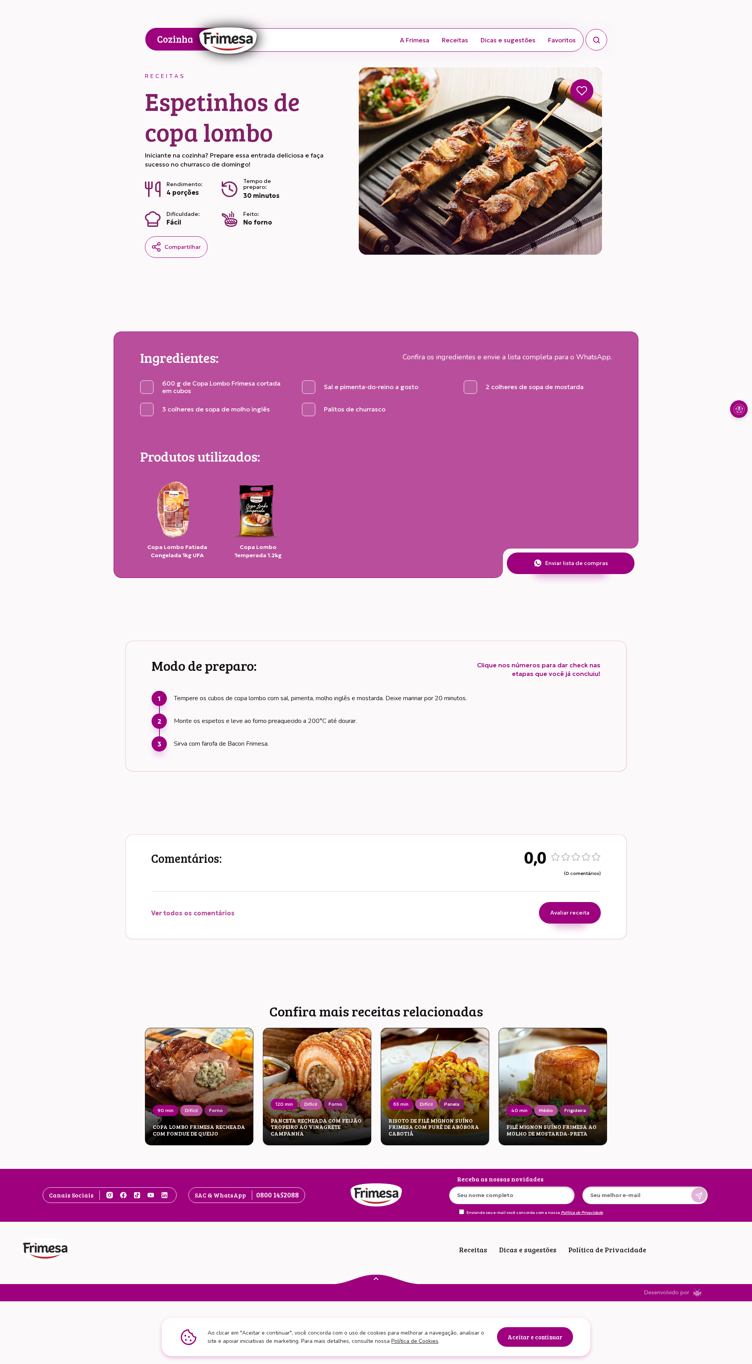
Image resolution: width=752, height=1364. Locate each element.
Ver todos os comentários (193, 913)
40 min (519, 1110)
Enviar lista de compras (576, 563)
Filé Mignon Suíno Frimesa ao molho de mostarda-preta (551, 1130)
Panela (451, 1104)
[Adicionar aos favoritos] (581, 90)
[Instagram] (110, 1195)
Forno (216, 1110)
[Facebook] (123, 1195)
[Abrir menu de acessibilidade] (739, 409)
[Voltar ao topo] (376, 1278)
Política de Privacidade (582, 1212)
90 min (165, 1110)
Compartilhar (182, 246)
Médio (546, 1110)
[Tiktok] (137, 1195)
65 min (401, 1104)
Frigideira (575, 1110)
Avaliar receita (569, 912)
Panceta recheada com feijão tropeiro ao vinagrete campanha (316, 1127)
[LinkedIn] (164, 1195)
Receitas (455, 40)
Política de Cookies (414, 1341)
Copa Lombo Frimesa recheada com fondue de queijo (199, 1130)
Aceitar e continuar (535, 1337)
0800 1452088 (277, 1194)
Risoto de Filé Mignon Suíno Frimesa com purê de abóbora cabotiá (434, 1127)
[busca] (596, 40)
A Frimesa (414, 40)
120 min (284, 1104)
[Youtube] (151, 1195)
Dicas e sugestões (508, 40)
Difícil (191, 1110)
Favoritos (562, 40)
